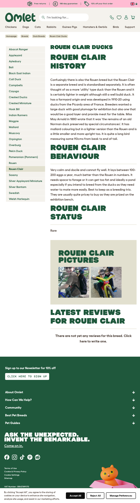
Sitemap (8, 478)
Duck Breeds (39, 36)
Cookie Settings (11, 475)
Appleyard (15, 55)
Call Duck (15, 79)
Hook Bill (14, 109)
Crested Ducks (18, 97)
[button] (70, 423)
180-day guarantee (68, 3)
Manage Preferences (121, 495)
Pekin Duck (16, 151)
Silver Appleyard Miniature (25, 180)
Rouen (13, 162)
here (83, 341)
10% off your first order (102, 3)
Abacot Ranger (18, 49)
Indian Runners (18, 115)
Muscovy (14, 133)
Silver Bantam (17, 186)
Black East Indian (19, 73)
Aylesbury (15, 61)
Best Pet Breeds (16, 415)
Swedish (14, 192)
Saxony (13, 174)
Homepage (11, 36)
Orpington (15, 139)
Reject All (95, 495)
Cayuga (14, 91)
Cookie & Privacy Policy (15, 471)
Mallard (14, 127)
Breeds (25, 36)
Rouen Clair (16, 168)
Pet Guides (12, 423)
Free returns (40, 3)
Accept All (75, 495)
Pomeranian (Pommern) (23, 156)
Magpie (14, 121)
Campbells (16, 85)
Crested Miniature (20, 103)
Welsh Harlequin (19, 198)
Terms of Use (10, 468)
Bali (11, 67)
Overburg (15, 145)
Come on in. (13, 446)
